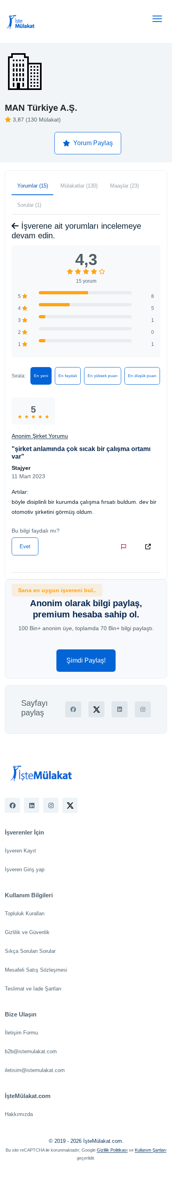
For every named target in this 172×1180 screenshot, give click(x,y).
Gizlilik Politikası (112, 1150)
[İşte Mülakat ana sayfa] (21, 22)
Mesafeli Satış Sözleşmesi (36, 970)
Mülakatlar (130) (79, 186)
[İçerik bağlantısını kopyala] (149, 546)
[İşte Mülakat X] (70, 805)
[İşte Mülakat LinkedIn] (31, 805)
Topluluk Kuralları (25, 913)
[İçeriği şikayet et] (125, 546)
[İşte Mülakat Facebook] (12, 805)
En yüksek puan (103, 375)
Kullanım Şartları (150, 1150)
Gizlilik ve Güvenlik (27, 932)
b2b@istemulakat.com (31, 1051)
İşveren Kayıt (20, 851)
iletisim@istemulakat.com (35, 1070)
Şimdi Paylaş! (86, 660)
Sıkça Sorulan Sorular (30, 951)
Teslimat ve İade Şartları (33, 989)
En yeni (41, 375)
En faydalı (67, 375)
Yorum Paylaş (93, 143)
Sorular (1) (29, 205)
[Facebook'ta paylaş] (73, 709)
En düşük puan (142, 375)
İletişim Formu (21, 1033)
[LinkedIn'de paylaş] (120, 709)
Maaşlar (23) (124, 186)
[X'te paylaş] (96, 709)
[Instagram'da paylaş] (143, 709)
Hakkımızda (19, 1114)
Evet (25, 546)
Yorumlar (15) (32, 186)
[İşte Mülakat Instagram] (50, 805)
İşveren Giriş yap (24, 870)
